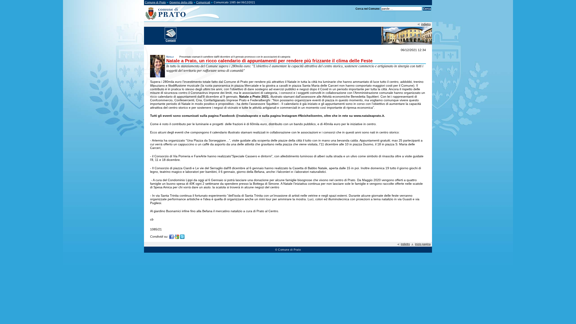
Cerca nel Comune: (368, 8)
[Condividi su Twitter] (182, 236)
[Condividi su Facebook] (171, 236)
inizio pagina (423, 244)
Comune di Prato (155, 2)
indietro (426, 24)
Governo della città (181, 2)
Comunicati (203, 2)
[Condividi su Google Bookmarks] (177, 236)
